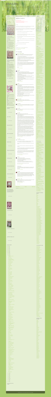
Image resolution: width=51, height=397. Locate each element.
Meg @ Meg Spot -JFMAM (39, 123)
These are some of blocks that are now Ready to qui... (11, 323)
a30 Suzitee (37, 343)
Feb (8, 379)
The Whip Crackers (38, 47)
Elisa (20, 49)
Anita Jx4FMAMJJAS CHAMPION (40, 144)
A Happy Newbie (10, 272)
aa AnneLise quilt (38, 247)
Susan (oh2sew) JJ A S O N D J (39, 26)
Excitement (9, 338)
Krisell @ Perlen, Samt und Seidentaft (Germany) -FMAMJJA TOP (39, 78)
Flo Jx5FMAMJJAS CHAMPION (39, 158)
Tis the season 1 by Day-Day (11, 296)
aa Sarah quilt (37, 294)
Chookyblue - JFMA (38, 48)
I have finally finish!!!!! (10, 317)
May (8, 376)
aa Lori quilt (37, 272)
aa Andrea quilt (38, 246)
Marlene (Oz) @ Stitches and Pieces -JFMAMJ (39, 119)
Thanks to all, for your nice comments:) (11, 309)
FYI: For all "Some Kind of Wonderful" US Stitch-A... (11, 358)
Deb (36, 29)
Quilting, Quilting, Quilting (11, 342)
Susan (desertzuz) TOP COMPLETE (38, 28)
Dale (36, 194)
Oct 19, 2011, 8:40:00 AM (19, 81)
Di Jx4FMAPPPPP (38, 153)
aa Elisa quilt (37, 255)
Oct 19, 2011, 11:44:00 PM (20, 169)
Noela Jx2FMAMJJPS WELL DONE (40, 176)
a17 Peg (37, 333)
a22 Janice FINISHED (38, 226)
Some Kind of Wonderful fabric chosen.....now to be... (11, 259)
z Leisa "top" (37, 354)
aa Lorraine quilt (38, 273)
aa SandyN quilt (38, 293)
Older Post (33, 186)
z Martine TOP (37, 239)
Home (26, 186)
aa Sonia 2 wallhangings (39, 298)
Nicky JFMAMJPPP (38, 175)
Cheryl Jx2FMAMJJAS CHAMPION (40, 147)
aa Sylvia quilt (37, 304)
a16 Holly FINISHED (38, 221)
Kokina (37, 200)
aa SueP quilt (37, 299)
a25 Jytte (37, 340)
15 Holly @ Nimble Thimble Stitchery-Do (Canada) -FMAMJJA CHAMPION (40, 73)
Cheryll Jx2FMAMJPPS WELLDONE (38, 148)
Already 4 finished (10, 258)
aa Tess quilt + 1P (38, 306)
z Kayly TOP (37, 237)
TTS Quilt (9, 279)
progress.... (9, 336)
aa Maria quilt (37, 279)
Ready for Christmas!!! (10, 329)
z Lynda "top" (37, 355)
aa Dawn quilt (37, 251)
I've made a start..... (10, 287)
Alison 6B (37, 311)
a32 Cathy (37, 345)
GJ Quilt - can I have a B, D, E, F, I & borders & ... (11, 350)
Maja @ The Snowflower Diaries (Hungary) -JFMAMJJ (39, 117)
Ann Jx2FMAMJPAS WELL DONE (40, 145)
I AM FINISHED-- (10, 297)
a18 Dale (37, 334)
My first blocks (9, 263)
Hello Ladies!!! (9, 324)
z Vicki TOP (37, 243)
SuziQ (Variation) (38, 206)
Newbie (9, 298)
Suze (37, 205)
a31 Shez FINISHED (38, 234)
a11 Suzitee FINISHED (38, 217)
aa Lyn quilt (37, 274)
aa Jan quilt (37, 261)
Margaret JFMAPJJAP (38, 171)
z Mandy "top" (37, 356)
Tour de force (9, 346)
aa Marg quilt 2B (38, 278)
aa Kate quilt (37, 266)
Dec (8, 253)
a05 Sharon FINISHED (38, 212)
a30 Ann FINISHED (38, 233)
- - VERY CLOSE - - (38, 93)
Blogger (32, 392)
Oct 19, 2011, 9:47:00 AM (19, 101)
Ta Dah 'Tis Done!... (10, 278)
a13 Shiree (37, 330)
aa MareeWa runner (38, 277)
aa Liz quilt (37, 271)
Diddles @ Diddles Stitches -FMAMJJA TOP (39, 90)
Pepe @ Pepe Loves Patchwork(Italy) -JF (38, 130)
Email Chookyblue (9, 22)
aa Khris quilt (37, 268)
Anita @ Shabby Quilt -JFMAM (39, 102)
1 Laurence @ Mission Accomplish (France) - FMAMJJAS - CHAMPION (40, 52)
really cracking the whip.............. (10, 265)
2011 (8, 252)
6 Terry (37, 324)
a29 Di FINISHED (38, 232)
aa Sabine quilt (38, 290)
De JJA (37, 30)
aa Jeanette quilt (38, 263)
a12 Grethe (37, 329)
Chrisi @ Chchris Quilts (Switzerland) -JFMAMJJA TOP (39, 83)
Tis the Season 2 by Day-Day (11, 295)
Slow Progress (9, 302)
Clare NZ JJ (37, 40)
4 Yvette (37, 322)
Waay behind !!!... (10, 318)
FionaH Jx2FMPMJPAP (38, 157)
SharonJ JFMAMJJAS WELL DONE (40, 183)
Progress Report (10, 274)
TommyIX (28, 392)
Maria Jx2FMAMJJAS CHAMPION (40, 172)
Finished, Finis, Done (10, 308)
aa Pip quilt (37, 288)
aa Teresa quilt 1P (38, 305)
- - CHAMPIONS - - (38, 50)
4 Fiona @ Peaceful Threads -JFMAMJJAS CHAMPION (39, 56)
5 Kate (37, 323)
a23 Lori (37, 338)
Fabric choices (9, 257)
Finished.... (9, 303)
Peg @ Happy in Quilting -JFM (39, 127)
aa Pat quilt (37, 283)
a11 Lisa (37, 328)
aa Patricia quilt (38, 284)
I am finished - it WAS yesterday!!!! (10, 368)
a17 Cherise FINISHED (38, 222)
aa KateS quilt (37, 267)
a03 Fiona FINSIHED (38, 210)
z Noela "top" (37, 357)
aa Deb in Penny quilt (38, 252)
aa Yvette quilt (37, 310)
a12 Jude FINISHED (38, 218)
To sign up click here (9, 17)
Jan (8, 380)
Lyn (17, 83)
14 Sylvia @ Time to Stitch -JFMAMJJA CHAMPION (39, 71)
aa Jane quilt (37, 262)
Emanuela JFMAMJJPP (38, 154)
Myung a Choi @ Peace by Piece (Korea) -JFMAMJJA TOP (39, 92)
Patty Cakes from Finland (11, 276)
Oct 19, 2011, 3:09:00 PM (19, 136)
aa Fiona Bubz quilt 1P (38, 257)
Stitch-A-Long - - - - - (15, 3)
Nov (8, 254)
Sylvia (18, 171)
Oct (8, 255)
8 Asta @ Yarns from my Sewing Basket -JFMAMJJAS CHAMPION (40, 63)
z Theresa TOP (38, 242)
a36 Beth (37, 349)
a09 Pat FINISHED (38, 215)
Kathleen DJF (37, 199)
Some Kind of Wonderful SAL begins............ (11, 363)
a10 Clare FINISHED (38, 216)
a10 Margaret (37, 327)
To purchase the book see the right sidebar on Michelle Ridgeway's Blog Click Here (10, 19)
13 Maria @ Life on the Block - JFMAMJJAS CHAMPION (39, 70)
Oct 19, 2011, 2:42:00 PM (19, 110)
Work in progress (10, 273)
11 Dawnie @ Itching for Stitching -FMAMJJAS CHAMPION (40, 67)
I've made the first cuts (10, 286)
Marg (36, 34)
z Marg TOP (37, 238)
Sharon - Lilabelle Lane (19, 53)
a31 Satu (37, 344)
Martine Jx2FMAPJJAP (38, 174)
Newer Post (17, 186)
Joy (36, 39)
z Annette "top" (37, 350)
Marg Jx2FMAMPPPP (38, 170)
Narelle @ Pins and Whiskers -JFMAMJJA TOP (39, 88)
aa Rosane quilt (38, 289)
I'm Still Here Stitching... (10, 345)
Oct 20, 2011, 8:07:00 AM (19, 176)
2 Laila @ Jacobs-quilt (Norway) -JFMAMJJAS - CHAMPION (39, 53)
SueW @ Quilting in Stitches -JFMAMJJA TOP (39, 79)
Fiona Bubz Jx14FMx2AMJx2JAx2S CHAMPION (38, 156)
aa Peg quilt (37, 285)
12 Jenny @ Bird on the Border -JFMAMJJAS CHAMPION (39, 69)
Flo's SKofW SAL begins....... (11, 343)
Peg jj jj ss (37, 33)
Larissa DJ (37, 201)
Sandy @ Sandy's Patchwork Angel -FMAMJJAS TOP (40, 76)
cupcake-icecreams (10, 277)
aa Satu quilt (37, 295)
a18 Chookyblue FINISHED (39, 223)
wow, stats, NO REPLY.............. (10, 341)
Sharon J (37, 25)
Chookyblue (37, 41)
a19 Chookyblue (38, 335)
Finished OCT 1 (10, 357)
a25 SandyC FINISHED (38, 229)
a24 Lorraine (37, 339)
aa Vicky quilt (37, 309)
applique (18, 49)
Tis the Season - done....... (11, 348)
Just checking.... (10, 289)
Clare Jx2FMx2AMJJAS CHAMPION (38, 150)
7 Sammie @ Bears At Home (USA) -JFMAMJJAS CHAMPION (40, 61)
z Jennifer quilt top (38, 316)
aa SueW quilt (37, 301)
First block (9, 275)
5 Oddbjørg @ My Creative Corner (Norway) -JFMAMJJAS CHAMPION (40, 58)
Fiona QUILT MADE (38, 44)
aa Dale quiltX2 (38, 250)
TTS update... (9, 264)
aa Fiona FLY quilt (38, 258)
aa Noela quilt (37, 282)
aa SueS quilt (37, 300)
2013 (8, 250)
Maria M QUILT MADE (38, 35)
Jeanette (18, 103)
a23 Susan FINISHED (38, 227)
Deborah (37, 195)
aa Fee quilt (37, 256)
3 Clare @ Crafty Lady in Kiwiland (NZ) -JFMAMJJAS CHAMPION (40, 55)
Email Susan (8, 23)
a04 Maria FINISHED (38, 211)
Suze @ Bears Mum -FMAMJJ (39, 135)
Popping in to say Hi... (10, 316)
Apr (8, 377)
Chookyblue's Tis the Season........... (10, 364)
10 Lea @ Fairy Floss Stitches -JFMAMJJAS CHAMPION (39, 66)
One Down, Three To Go (10, 307)
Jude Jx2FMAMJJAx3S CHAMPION (38, 163)
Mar (8, 378)
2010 (8, 381)
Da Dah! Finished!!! (10, 344)
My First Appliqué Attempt (11, 288)
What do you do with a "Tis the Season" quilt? (11, 301)
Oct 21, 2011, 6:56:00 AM (19, 182)
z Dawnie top (37, 315)
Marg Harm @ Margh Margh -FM (39, 118)
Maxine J (37, 24)
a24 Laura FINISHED (38, 228)
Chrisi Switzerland (38, 38)
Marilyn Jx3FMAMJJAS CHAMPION (38, 173)
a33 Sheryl (37, 346)
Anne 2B (37, 312)
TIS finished (9, 337)
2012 (8, 251)
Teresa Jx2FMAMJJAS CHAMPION (40, 189)
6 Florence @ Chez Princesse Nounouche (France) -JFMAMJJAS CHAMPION (40, 60)
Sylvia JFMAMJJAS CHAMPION (39, 188)
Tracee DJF (37, 207)
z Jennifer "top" (38, 351)
